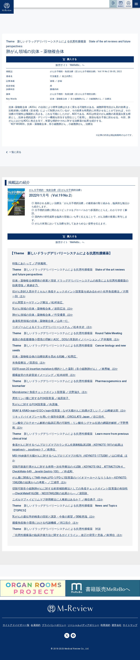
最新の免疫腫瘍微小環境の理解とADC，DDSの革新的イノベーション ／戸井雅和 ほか (65, 339)
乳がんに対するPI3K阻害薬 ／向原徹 (35, 404)
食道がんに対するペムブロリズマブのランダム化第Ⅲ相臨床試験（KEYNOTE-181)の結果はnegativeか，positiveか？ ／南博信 (67, 447)
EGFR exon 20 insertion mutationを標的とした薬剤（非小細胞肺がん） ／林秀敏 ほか (65, 368)
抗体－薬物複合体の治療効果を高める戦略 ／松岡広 (45, 356)
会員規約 (35, 625)
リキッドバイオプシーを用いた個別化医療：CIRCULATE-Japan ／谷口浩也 (58, 416)
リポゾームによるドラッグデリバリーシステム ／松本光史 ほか (52, 327)
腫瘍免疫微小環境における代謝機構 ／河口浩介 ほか (45, 522)
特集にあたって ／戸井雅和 (29, 263)
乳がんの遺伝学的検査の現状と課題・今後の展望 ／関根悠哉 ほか (53, 516)
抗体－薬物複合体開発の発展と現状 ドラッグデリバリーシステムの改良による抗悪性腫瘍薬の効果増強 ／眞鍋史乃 (70, 283)
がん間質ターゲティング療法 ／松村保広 (38, 302)
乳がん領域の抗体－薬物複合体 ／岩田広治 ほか (42, 308)
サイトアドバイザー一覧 (16, 625)
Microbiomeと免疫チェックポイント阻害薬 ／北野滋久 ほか (49, 392)
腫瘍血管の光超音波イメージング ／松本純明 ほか (44, 375)
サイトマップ (130, 625)
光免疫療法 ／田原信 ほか (28, 362)
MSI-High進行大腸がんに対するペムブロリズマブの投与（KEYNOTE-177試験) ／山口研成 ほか (69, 458)
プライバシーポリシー (54, 625)
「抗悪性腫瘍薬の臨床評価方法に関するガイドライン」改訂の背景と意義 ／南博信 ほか (67, 535)
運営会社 (116, 625)
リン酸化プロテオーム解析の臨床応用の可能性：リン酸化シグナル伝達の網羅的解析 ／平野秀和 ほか (70, 425)
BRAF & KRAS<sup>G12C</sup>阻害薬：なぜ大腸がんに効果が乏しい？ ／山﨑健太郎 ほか (69, 410)
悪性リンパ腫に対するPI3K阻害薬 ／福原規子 (41, 398)
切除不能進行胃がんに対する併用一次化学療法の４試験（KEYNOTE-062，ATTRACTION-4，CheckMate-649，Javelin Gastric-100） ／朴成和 (68, 469)
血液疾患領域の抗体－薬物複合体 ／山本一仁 (40, 321)
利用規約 (105, 625)
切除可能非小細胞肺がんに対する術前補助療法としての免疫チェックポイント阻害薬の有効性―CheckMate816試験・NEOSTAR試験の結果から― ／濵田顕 (70, 491)
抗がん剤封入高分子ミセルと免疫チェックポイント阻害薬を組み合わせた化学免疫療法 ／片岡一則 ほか (70, 294)
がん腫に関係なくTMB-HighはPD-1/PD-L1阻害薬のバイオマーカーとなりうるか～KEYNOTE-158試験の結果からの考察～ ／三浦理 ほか (69, 480)
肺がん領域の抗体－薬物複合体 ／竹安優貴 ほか (42, 314)
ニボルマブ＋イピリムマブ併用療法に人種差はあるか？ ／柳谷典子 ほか (57, 499)
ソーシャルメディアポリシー (83, 625)
